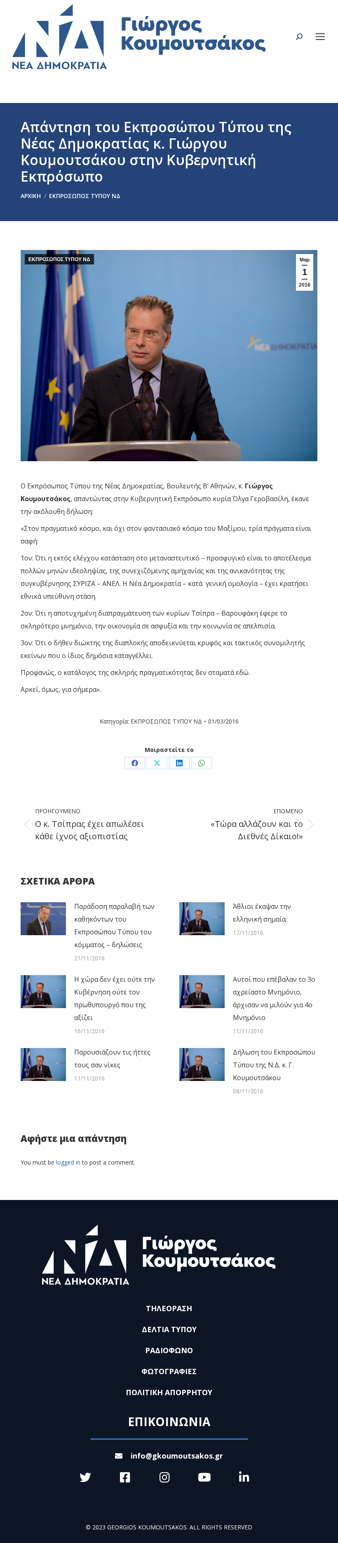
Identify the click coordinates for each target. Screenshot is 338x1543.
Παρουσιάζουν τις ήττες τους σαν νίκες (112, 1058)
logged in (68, 1162)
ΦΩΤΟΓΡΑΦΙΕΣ (169, 1371)
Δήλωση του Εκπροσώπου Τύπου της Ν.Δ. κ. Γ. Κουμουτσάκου (274, 1065)
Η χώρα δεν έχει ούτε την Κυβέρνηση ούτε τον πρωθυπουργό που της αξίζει (114, 998)
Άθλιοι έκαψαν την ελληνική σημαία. (262, 913)
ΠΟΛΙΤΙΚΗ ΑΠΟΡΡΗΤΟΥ (169, 1392)
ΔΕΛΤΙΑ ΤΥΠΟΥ (169, 1329)
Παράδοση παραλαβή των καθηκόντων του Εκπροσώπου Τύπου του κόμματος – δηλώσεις (114, 925)
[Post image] (43, 918)
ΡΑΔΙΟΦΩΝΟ (169, 1350)
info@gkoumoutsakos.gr (177, 1456)
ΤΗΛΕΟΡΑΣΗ (169, 1308)
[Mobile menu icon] (320, 36)
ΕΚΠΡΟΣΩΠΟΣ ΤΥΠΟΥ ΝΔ (59, 259)
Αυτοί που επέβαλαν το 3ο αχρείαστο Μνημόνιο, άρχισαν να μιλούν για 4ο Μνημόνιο (274, 998)
